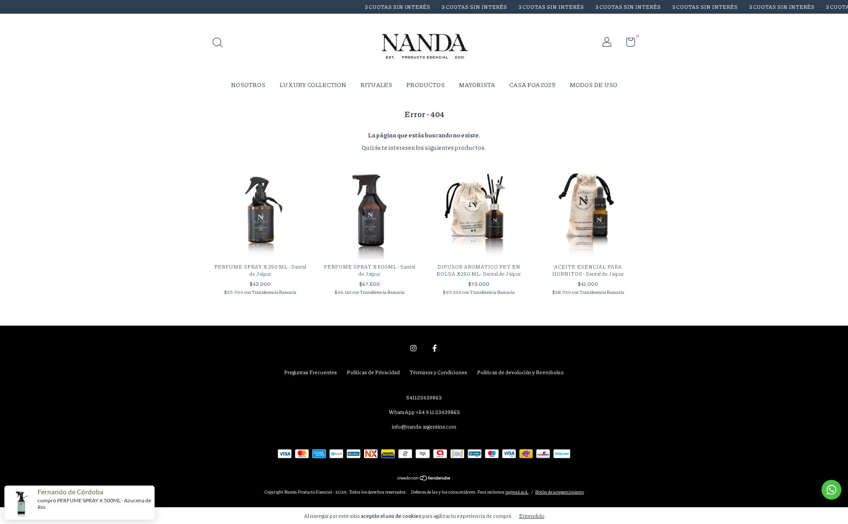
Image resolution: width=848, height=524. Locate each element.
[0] (627, 44)
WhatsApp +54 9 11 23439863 (424, 412)
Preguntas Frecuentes (310, 372)
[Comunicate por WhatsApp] (831, 490)
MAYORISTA (477, 84)
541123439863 (424, 397)
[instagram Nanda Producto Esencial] (413, 348)
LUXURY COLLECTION (313, 84)
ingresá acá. (517, 492)
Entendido (532, 516)
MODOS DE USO (593, 84)
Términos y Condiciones (438, 372)
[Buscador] (220, 43)
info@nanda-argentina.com (424, 426)
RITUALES (376, 84)
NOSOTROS (248, 84)
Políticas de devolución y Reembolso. (520, 372)
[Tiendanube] (424, 478)
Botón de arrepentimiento (559, 492)
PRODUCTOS (425, 84)
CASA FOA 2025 (532, 84)
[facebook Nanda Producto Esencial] (434, 348)
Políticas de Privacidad (373, 372)
